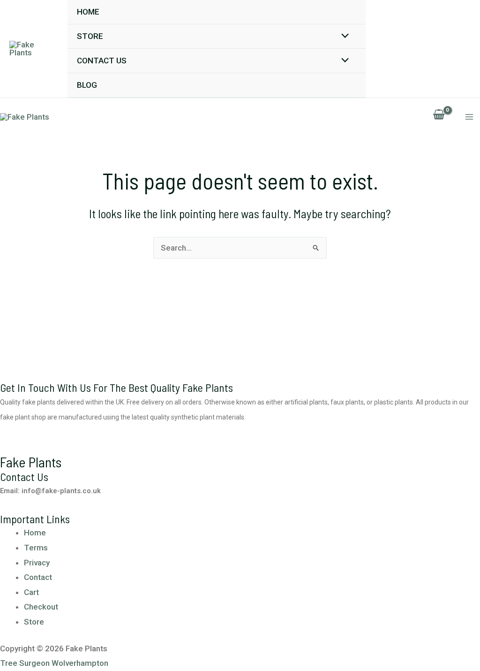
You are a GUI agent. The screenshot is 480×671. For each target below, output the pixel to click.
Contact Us (102, 60)
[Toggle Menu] (343, 36)
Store (90, 36)
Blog (87, 85)
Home (88, 11)
